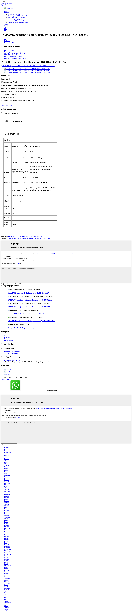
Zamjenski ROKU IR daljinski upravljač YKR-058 (27, 314)
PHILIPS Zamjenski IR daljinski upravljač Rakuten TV (28, 293)
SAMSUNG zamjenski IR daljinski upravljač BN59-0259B (25, 236)
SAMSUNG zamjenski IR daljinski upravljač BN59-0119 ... (30, 307)
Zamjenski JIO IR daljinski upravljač (22, 328)
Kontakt (6, 30)
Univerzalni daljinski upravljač (16, 21)
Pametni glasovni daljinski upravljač (18, 16)
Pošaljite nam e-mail (6, 105)
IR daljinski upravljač (14, 14)
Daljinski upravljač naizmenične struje (18, 22)
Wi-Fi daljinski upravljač (15, 19)
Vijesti (6, 27)
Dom (5, 39)
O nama (6, 25)
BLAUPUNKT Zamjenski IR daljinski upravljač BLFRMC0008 (31, 321)
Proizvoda (7, 12)
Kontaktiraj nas (8, 340)
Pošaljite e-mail (5, 379)
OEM (6, 24)
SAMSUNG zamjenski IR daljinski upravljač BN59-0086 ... (30, 300)
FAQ (5, 29)
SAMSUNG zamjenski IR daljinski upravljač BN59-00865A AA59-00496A (28, 238)
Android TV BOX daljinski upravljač (18, 17)
